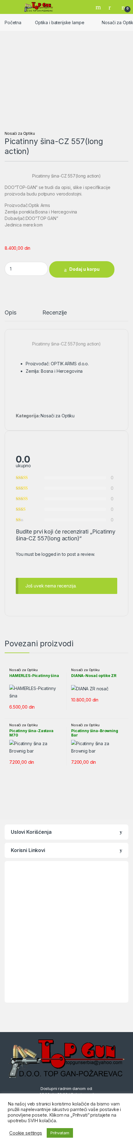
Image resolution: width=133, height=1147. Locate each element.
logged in (51, 554)
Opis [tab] (10, 313)
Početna (13, 22)
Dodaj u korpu (84, 269)
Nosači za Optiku (20, 133)
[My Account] (112, 7)
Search (99, 7)
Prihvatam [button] (59, 1132)
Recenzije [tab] (54, 313)
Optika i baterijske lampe (59, 22)
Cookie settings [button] (25, 1133)
